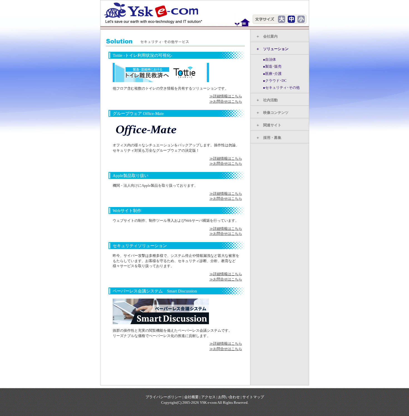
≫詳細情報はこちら (226, 96)
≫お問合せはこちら (226, 101)
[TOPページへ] (156, 12)
